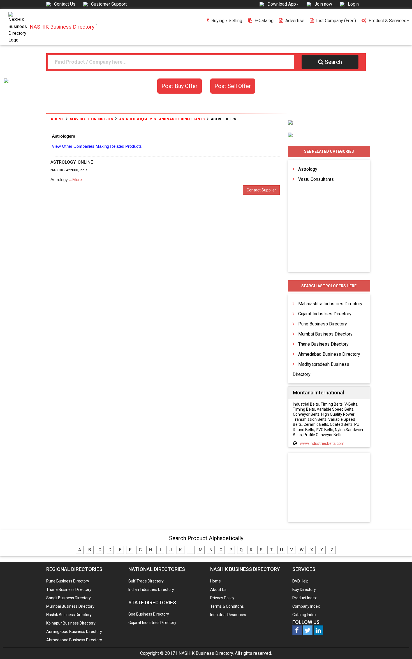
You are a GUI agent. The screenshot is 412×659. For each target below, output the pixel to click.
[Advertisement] (329, 487)
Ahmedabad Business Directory (329, 354)
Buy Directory (304, 589)
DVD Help (300, 581)
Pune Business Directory (322, 324)
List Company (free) (336, 20)
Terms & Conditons (227, 606)
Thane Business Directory (323, 344)
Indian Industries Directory (151, 589)
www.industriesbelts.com (322, 443)
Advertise (294, 20)
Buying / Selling (226, 20)
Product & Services (387, 20)
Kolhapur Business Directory (71, 623)
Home (59, 119)
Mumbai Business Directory (325, 334)
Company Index (306, 606)
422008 (72, 170)
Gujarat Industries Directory (324, 313)
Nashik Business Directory (69, 614)
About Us (218, 589)
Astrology (307, 169)
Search (333, 62)
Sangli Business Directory (68, 598)
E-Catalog (264, 20)
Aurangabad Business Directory (74, 631)
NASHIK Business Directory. (206, 653)
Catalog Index (304, 614)
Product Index (304, 598)
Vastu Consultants (316, 179)
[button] (283, 3)
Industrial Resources (228, 614)
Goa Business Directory (148, 614)
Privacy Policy (222, 598)
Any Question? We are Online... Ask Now (399, 646)
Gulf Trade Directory (146, 581)
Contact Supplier (261, 190)
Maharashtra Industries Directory (330, 303)
